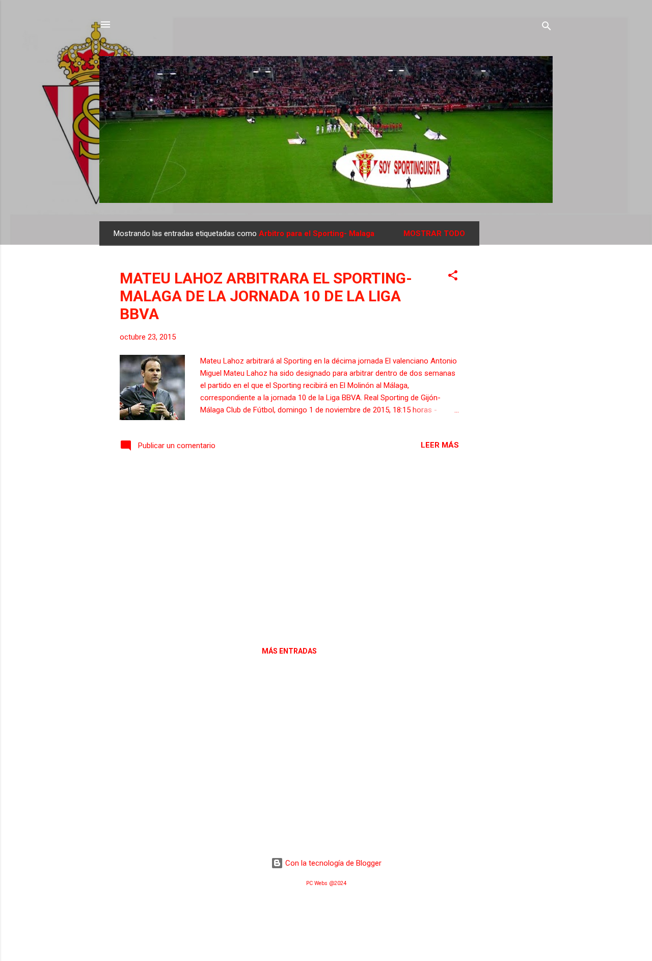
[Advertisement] (520, 374)
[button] (453, 277)
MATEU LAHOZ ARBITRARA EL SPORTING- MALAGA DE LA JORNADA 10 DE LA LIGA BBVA (266, 296)
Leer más (440, 445)
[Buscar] (546, 27)
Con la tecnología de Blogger (332, 863)
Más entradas (289, 651)
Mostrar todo (434, 233)
